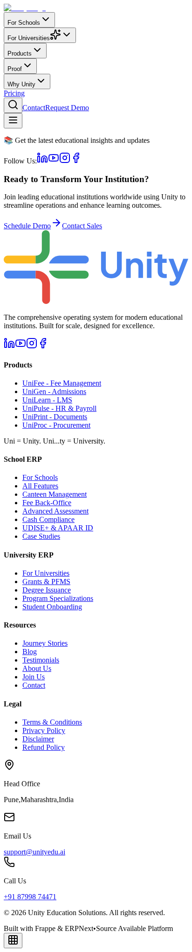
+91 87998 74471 (30, 897)
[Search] (13, 105)
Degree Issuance (46, 590)
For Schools (40, 477)
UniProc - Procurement (56, 425)
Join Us (33, 677)
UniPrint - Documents (54, 417)
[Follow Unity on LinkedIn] (42, 161)
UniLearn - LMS (47, 400)
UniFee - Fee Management (61, 383)
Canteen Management (54, 494)
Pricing (14, 93)
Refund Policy (43, 747)
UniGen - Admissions (54, 391)
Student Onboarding (52, 607)
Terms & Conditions (52, 722)
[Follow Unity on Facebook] (76, 161)
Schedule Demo (27, 226)
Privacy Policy (43, 730)
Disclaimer (38, 739)
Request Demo (67, 108)
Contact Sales (82, 226)
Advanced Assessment (55, 511)
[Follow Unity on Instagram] (64, 161)
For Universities (45, 573)
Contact (33, 108)
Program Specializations (57, 598)
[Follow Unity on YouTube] (53, 161)
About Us (36, 668)
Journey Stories (45, 643)
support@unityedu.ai (34, 852)
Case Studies (41, 536)
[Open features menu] (13, 940)
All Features (40, 486)
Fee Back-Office (46, 503)
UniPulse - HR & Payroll (59, 408)
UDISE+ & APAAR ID (57, 528)
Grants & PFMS (46, 581)
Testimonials (40, 660)
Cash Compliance (48, 519)
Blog (29, 652)
